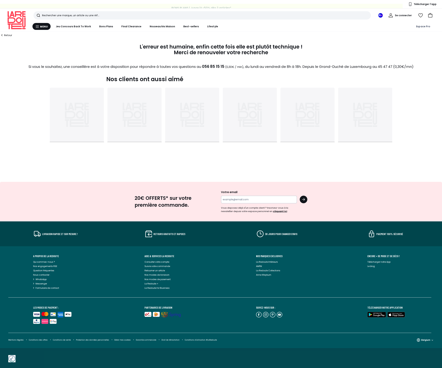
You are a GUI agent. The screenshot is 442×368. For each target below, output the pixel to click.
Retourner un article (155, 270)
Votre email (229, 192)
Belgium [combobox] (425, 339)
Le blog (371, 266)
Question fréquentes (43, 270)
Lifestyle (212, 26)
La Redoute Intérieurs (267, 261)
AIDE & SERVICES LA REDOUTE (159, 256)
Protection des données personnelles (93, 340)
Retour (8, 35)
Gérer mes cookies (122, 340)
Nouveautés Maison (162, 26)
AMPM (259, 266)
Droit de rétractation (170, 340)
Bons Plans (106, 26)
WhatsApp (41, 279)
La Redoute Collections (268, 270)
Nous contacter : (41, 274)
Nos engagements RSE (45, 266)
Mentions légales (16, 340)
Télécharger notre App (379, 261)
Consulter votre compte (157, 261)
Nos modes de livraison (157, 274)
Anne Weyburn (263, 274)
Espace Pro (423, 26)
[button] (430, 15)
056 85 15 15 (213, 66)
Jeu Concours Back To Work (73, 26)
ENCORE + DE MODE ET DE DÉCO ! (383, 256)
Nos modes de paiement (158, 279)
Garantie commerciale (146, 340)
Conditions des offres (38, 340)
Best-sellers (191, 26)
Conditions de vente (62, 340)
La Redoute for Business (157, 287)
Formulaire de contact (47, 287)
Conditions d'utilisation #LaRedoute (201, 340)
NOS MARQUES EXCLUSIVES (269, 256)
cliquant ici (280, 211)
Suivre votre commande (157, 266)
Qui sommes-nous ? (44, 261)
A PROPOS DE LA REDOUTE (46, 256)
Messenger (41, 283)
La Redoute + (151, 283)
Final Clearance (131, 26)
